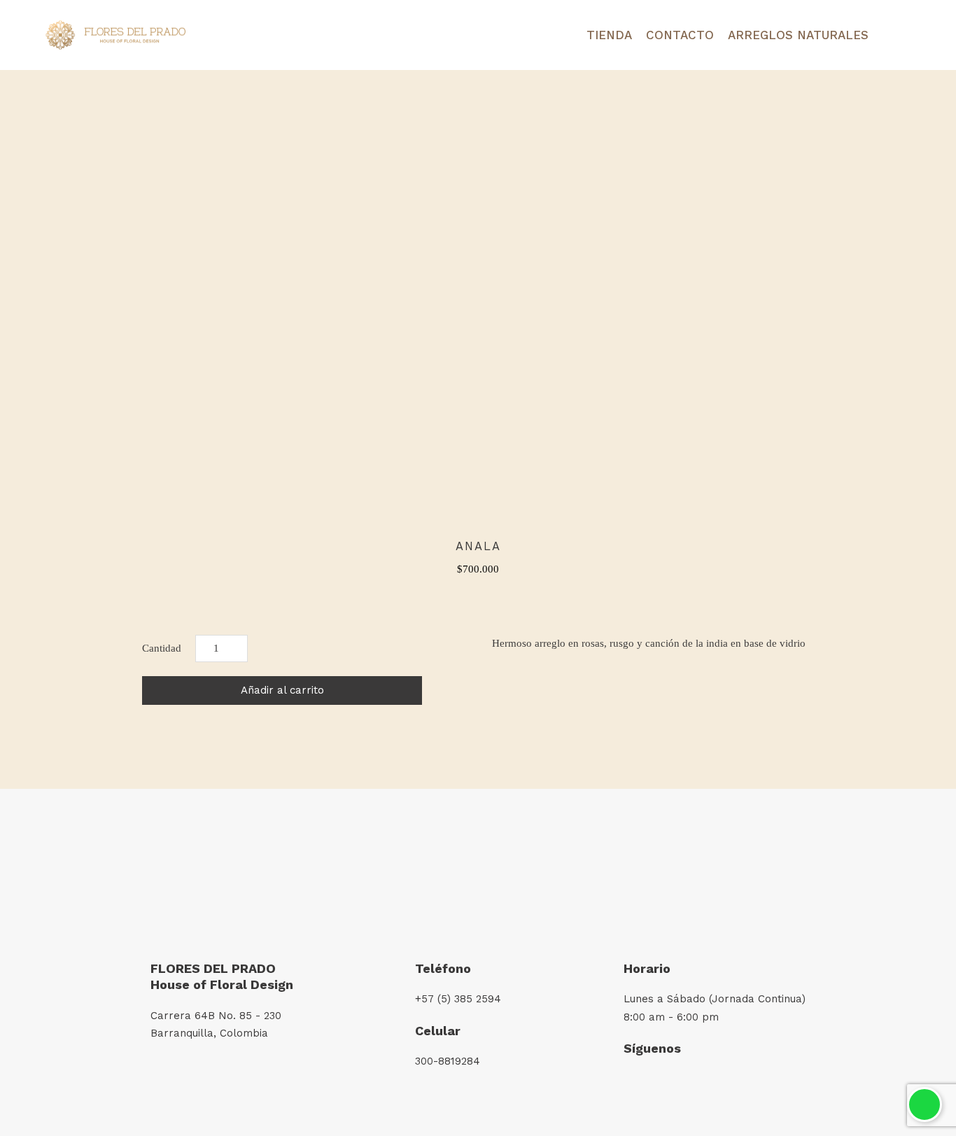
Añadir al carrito (282, 690)
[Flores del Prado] (115, 35)
